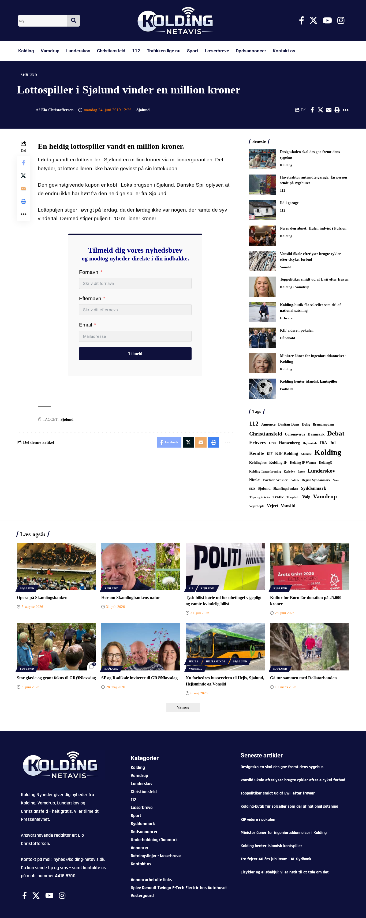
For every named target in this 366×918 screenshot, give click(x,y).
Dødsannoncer (251, 50)
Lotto (301, 471)
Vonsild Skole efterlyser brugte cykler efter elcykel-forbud (293, 780)
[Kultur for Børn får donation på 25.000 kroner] (309, 566)
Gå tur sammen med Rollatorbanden (303, 678)
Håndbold (287, 338)
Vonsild (285, 267)
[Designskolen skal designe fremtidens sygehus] (262, 159)
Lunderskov (78, 50)
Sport (192, 50)
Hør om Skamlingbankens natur (130, 597)
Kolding (26, 50)
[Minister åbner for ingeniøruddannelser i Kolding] (262, 363)
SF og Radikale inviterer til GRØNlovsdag (139, 678)
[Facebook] (301, 20)
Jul (332, 442)
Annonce (268, 424)
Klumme (306, 453)
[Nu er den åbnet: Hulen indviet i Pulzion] (262, 236)
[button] (337, 110)
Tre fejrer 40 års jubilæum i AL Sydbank (276, 859)
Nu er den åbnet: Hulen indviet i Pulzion (313, 228)
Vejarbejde (256, 506)
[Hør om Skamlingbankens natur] (140, 566)
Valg (306, 496)
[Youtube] (327, 20)
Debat (335, 433)
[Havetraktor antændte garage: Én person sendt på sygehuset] (262, 185)
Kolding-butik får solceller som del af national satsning (289, 806)
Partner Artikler (275, 480)
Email (85, 325)
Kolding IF (278, 462)
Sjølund (29, 75)
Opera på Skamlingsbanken (42, 597)
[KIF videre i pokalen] (262, 338)
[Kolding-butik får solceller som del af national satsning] (262, 312)
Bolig (306, 424)
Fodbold (286, 389)
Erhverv (286, 318)
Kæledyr (289, 471)
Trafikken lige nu (163, 50)
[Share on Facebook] (312, 110)
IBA (323, 443)
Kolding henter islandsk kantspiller (308, 381)
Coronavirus (295, 434)
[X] (313, 20)
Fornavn (88, 272)
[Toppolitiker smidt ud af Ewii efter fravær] (262, 287)
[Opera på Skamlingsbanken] (56, 566)
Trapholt (293, 497)
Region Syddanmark (316, 480)
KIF (269, 454)
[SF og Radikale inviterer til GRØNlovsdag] (140, 646)
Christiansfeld (111, 50)
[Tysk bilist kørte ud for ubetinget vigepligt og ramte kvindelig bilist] (225, 566)
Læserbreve (217, 50)
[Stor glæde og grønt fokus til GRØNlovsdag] (56, 646)
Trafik (277, 497)
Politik (294, 480)
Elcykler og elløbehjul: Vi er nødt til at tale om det (285, 872)
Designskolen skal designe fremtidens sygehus (282, 767)
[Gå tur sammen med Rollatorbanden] (309, 646)
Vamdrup (50, 50)
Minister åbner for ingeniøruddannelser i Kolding (284, 833)
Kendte (256, 453)
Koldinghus (258, 462)
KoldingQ (325, 463)
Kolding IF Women (303, 463)
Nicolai (254, 480)
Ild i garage (289, 203)
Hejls (194, 661)
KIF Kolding (286, 453)
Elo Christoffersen (57, 110)
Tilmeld (135, 353)
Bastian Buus (288, 424)
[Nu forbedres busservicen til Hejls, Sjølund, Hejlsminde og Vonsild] (225, 646)
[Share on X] (320, 110)
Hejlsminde (310, 443)
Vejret (272, 505)
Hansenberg (289, 443)
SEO (252, 488)
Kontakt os (284, 50)
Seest (336, 480)
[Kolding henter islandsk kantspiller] (262, 389)
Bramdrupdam (323, 424)
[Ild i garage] (262, 210)
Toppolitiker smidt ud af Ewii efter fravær (314, 279)
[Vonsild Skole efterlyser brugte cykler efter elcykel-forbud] (262, 261)
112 (136, 50)
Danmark (316, 434)
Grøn (272, 443)
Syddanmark (313, 488)
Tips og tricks (259, 497)
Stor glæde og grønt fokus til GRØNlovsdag (56, 678)
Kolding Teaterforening (265, 471)
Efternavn (90, 298)
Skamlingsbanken (285, 489)
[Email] (329, 110)
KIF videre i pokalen (296, 330)
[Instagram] (341, 20)
